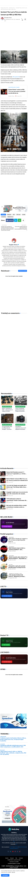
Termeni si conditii (14, 861)
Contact (21, 858)
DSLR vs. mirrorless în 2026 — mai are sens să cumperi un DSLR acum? (7, 410)
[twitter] (10, 851)
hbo (14, 214)
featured (9, 214)
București (2, 750)
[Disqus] (14, 332)
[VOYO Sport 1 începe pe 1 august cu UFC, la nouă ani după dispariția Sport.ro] (4, 539)
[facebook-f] (8, 851)
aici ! (16, 844)
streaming (3, 216)
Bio (16, 858)
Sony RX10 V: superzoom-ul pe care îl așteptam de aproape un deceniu (20, 428)
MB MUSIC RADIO (22, 846)
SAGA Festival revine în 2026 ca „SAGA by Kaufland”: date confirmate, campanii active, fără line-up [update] (17, 548)
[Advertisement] (14, 36)
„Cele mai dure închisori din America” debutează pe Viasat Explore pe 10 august (16, 575)
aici (14, 841)
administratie (3, 736)
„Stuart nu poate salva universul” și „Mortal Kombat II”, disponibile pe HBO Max (17, 557)
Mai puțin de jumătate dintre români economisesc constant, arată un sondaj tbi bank (16, 506)
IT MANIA (12, 846)
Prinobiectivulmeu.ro (14, 848)
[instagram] (15, 851)
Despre (12, 858)
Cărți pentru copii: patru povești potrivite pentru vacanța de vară (16, 566)
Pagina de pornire (4, 7)
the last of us (12, 7)
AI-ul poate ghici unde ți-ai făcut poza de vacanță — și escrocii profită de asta (7, 428)
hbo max (18, 214)
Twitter (15, 220)
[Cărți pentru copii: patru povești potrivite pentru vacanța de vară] (4, 567)
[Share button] (23, 220)
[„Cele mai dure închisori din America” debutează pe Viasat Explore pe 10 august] (4, 576)
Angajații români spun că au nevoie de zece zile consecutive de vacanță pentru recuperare (17, 493)
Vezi (13, 872)
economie (2, 744)
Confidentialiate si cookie (14, 863)
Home (6, 858)
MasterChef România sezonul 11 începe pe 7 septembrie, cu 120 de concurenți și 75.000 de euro (15, 473)
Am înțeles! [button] (5, 875)
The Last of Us (16, 76)
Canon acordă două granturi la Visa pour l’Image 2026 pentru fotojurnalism (20, 410)
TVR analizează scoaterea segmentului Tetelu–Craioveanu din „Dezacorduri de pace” (16, 499)
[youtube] (13, 851)
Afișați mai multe (22, 270)
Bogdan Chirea (13, 244)
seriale (23, 214)
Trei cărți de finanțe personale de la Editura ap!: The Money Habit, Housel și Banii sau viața (16, 486)
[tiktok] (20, 851)
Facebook (10, 220)
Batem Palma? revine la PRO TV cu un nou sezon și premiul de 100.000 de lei (17, 479)
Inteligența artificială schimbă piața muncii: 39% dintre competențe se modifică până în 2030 (13, 746)
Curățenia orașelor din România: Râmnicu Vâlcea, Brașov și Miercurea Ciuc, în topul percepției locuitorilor (13, 739)
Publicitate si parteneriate (14, 859)
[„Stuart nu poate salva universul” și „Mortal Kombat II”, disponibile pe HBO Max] (4, 558)
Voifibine (16, 846)
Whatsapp (19, 220)
